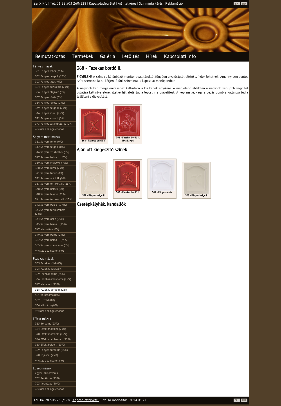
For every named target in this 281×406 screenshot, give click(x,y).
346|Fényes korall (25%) (49, 113)
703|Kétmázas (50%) (47, 384)
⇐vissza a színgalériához (49, 129)
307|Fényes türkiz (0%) (48, 97)
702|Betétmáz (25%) (47, 378)
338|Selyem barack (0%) (49, 189)
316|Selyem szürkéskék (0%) (52, 152)
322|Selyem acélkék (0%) (50, 178)
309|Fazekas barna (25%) (50, 274)
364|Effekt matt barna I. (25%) (53, 339)
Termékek (82, 57)
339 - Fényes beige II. (93, 195)
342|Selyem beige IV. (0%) (51, 205)
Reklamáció (174, 4)
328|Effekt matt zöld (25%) (51, 334)
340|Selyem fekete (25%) (50, 194)
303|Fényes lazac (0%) (48, 82)
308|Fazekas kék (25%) (48, 269)
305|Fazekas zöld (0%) (48, 263)
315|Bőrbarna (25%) (47, 324)
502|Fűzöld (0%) (45, 300)
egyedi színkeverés (46, 373)
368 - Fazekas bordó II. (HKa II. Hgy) (128, 139)
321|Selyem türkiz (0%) (49, 173)
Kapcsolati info (180, 57)
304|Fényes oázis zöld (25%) (52, 87)
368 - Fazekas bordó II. (93, 140)
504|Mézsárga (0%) (46, 305)
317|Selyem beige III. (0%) (51, 157)
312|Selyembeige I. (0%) (50, 147)
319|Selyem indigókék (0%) (51, 163)
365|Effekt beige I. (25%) (50, 345)
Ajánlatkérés (127, 4)
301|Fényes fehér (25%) (49, 71)
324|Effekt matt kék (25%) (50, 329)
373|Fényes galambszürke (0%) (53, 124)
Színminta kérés (151, 4)
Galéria (107, 57)
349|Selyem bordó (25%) (50, 235)
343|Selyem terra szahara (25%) (50, 212)
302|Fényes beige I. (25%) (50, 76)
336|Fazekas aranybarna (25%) (53, 279)
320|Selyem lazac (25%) (49, 168)
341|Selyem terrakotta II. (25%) (53, 199)
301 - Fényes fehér (162, 192)
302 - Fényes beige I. (196, 195)
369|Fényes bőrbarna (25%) (51, 350)
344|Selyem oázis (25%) (49, 219)
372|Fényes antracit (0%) (50, 118)
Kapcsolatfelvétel (102, 4)
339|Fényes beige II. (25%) (51, 108)
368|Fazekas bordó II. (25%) (51, 290)
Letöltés (130, 57)
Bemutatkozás (50, 57)
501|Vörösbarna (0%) (47, 295)
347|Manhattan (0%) (47, 229)
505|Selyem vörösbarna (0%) (52, 245)
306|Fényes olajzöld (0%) (50, 92)
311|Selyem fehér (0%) (49, 142)
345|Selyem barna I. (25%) (51, 224)
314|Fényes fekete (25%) (50, 103)
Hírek (151, 57)
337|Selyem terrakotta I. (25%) (53, 184)
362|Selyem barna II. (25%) (51, 240)
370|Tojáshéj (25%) (46, 355)
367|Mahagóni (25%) (47, 284)
